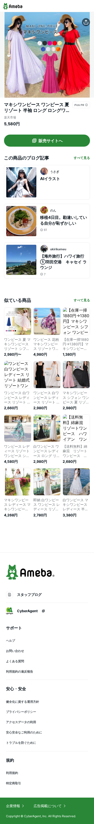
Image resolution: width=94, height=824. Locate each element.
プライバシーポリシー (21, 712)
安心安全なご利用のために (24, 732)
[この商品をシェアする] (86, 22)
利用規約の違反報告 (19, 671)
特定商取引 (13, 783)
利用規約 (12, 773)
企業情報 (13, 806)
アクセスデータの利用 (21, 722)
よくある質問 (15, 661)
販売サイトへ (51, 140)
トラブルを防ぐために (21, 743)
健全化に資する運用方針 (22, 702)
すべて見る (82, 158)
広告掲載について (48, 806)
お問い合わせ (15, 651)
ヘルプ (10, 640)
